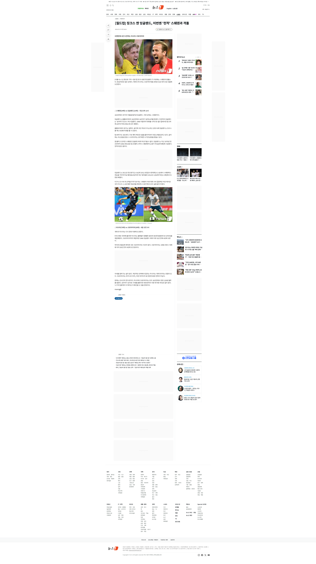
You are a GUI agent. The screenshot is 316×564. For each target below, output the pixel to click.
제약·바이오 (132, 509)
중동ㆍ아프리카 (144, 482)
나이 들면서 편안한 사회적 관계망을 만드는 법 (192, 371)
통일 (164, 476)
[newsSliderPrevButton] (196, 57)
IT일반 (119, 513)
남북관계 (177, 485)
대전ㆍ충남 (155, 487)
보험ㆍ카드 (189, 481)
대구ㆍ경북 (155, 493)
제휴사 (188, 504)
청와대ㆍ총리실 (110, 474)
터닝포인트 (200, 515)
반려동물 (143, 527)
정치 (108, 472)
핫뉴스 (179, 237)
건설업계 (109, 515)
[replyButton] (108, 30)
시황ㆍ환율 (189, 485)
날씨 (119, 487)
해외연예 (154, 515)
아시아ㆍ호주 (144, 478)
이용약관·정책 (164, 540)
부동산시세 (109, 513)
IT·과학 (120, 504)
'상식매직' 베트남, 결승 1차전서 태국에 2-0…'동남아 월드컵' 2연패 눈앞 (136, 358)
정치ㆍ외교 (177, 474)
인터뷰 (153, 517)
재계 (199, 476)
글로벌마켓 (188, 509)
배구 (164, 515)
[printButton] (108, 39)
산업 (199, 472)
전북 (153, 489)
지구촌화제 (143, 495)
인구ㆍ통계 (132, 481)
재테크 (187, 487)
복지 (119, 481)
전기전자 (200, 478)
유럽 (142, 481)
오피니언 (180, 364)
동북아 (142, 474)
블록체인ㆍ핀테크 (190, 489)
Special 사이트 (202, 504)
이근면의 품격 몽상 (188, 386)
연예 (178, 146)
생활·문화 (143, 504)
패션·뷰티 (200, 489)
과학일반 (120, 519)
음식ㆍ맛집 (143, 531)
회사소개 (143, 540)
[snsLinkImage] (199, 555)
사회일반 (120, 493)
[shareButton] (108, 25)
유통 (199, 485)
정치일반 (109, 481)
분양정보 (109, 511)
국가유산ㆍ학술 (144, 513)
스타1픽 (199, 511)
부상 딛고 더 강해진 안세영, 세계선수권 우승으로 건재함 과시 (196, 1)
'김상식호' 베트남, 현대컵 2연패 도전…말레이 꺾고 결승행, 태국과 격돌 (136, 365)
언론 (142, 517)
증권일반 (188, 482)
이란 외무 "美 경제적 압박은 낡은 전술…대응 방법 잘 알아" (128, 1)
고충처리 (172, 540)
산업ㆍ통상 (132, 478)
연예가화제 (154, 507)
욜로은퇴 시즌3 (187, 377)
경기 (153, 478)
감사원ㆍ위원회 (110, 478)
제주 (153, 499)
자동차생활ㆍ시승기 (145, 529)
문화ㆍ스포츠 (178, 482)
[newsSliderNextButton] (200, 57)
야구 (164, 507)
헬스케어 (131, 511)
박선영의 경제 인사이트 (189, 395)
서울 (153, 476)
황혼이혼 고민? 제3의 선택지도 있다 (192, 380)
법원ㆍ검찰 (120, 476)
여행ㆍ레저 (143, 521)
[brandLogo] (158, 7)
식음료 (199, 491)
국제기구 (143, 491)
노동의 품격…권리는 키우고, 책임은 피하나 (191, 389)
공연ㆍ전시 (143, 507)
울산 (153, 497)
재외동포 (165, 478)
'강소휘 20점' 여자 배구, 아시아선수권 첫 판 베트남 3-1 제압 (132, 360)
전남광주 (154, 491)
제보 (209, 5)
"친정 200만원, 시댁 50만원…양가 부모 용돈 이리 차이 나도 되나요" (193, 264)
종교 (142, 511)
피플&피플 (143, 493)
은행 (187, 478)
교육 (119, 478)
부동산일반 (109, 507)
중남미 (142, 485)
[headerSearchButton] (113, 5)
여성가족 (120, 491)
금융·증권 (189, 472)
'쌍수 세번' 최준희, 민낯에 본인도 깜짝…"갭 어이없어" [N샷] (188, 92)
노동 (119, 482)
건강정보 (143, 519)
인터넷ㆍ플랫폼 (122, 507)
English (169, 8)
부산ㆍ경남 (155, 495)
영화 (153, 511)
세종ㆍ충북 (155, 485)
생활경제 (200, 487)
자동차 (199, 481)
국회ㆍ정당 (109, 476)
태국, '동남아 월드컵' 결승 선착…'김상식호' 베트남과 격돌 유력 (133, 367)
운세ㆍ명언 (143, 523)
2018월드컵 (119, 298)
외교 (164, 472)
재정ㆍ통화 (132, 476)
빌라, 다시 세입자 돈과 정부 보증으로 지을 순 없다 (192, 398)
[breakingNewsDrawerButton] (110, 5)
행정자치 (154, 474)
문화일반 (143, 515)
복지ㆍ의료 (132, 507)
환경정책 (131, 487)
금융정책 (188, 476)
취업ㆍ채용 (200, 495)
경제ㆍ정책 (132, 474)
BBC (187, 507)
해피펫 (147, 8)
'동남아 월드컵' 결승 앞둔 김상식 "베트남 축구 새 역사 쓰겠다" (133, 363)
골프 (164, 519)
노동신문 (175, 8)
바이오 (131, 504)
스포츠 (116, 19)
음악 (153, 513)
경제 (130, 472)
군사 (176, 476)
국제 (142, 472)
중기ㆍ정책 (200, 482)
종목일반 (165, 521)
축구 (164, 511)
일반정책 (109, 509)
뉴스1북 (199, 517)
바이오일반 (132, 513)
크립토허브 (141, 8)
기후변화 (143, 489)
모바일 (119, 511)
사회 (119, 472)
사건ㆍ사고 (120, 474)
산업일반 (200, 474)
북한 (176, 472)
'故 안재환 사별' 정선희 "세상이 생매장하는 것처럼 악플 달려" (188, 70)
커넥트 (204, 5)
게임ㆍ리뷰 (120, 517)
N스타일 (154, 519)
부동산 (108, 504)
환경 (119, 485)
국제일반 (143, 497)
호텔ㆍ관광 (200, 493)
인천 (153, 481)
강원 (153, 482)
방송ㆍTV (154, 509)
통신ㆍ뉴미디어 (122, 509)
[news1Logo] (113, 548)
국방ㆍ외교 (166, 474)
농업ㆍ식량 (132, 485)
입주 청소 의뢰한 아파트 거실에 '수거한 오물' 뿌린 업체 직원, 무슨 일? (193, 250)
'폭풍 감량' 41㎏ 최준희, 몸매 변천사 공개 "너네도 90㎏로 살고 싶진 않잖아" (193, 272)
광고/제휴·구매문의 (153, 540)
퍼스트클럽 (200, 519)
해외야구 (165, 509)
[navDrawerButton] (107, 5)
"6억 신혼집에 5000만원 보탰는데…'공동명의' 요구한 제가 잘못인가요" (193, 242)
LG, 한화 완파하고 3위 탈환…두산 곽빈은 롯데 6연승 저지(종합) (161, 1)
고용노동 (131, 482)
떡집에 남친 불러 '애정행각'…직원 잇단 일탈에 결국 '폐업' (193, 257)
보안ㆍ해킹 (120, 515)
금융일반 (188, 474)
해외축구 (165, 513)
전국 (153, 472)
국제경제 (143, 487)
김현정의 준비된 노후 (189, 368)
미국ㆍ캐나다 (144, 476)
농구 (164, 517)
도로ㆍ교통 (143, 525)
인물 (119, 489)
